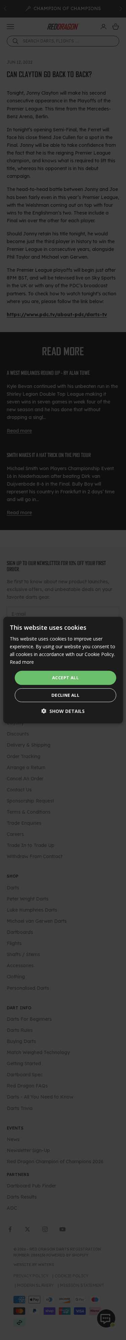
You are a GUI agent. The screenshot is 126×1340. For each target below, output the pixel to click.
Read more (22, 662)
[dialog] (63, 670)
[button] (63, 711)
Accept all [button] (65, 678)
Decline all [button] (65, 695)
